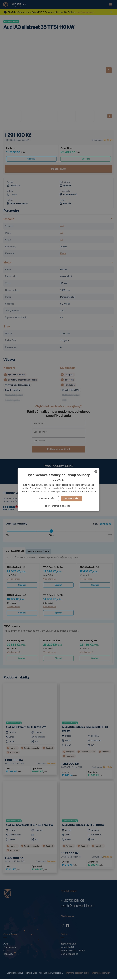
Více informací (90, 491)
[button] (58, 506)
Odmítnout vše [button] (46, 498)
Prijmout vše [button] (71, 498)
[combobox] (95, 471)
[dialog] (58, 489)
